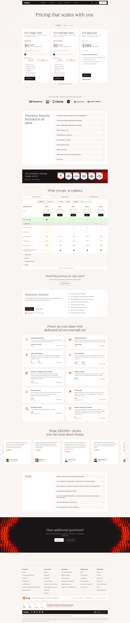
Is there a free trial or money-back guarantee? (70, 476)
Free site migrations (67, 572)
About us (99, 572)
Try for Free (46, 215)
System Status (26, 590)
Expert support (66, 578)
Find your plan (65, 283)
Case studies (84, 575)
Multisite (46, 593)
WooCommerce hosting (50, 584)
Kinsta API (60, 159)
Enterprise (47, 575)
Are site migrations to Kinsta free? (67, 502)
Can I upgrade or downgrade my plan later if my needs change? (76, 481)
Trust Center (50, 606)
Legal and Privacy (101, 590)
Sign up (59, 215)
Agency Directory (66, 584)
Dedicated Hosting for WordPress (31, 587)
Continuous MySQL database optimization (69, 120)
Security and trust (101, 584)
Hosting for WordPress (28, 575)
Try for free (102, 2)
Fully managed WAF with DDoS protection (69, 125)
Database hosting (89, 598)
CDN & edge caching (63, 145)
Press (98, 587)
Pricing (24, 572)
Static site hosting (101, 598)
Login (96, 2)
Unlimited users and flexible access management (72, 115)
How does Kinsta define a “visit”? (66, 491)
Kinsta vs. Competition (86, 584)
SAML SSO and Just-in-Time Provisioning (69, 154)
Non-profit (46, 590)
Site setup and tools (30, 261)
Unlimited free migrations (64, 135)
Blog (82, 572)
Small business (48, 581)
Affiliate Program (66, 575)
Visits (42, 60)
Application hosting (77, 598)
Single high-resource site (50, 587)
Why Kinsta (99, 581)
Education (46, 578)
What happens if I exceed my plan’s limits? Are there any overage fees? (78, 486)
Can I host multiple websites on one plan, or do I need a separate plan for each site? (78, 496)
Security (27, 258)
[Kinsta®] (27, 2)
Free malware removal (63, 140)
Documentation (85, 581)
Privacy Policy (57, 606)
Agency (46, 572)
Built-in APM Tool (61, 149)
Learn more (87, 75)
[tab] (36, 196)
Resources (27, 223)
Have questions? (86, 79)
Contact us (99, 578)
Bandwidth (31, 60)
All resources (84, 587)
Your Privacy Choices (67, 606)
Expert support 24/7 (63, 130)
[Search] (91, 2)
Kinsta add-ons (26, 584)
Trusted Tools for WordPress (69, 587)
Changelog (83, 578)
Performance (28, 254)
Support (27, 264)
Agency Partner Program (68, 581)
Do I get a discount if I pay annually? (67, 507)
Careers (99, 575)
